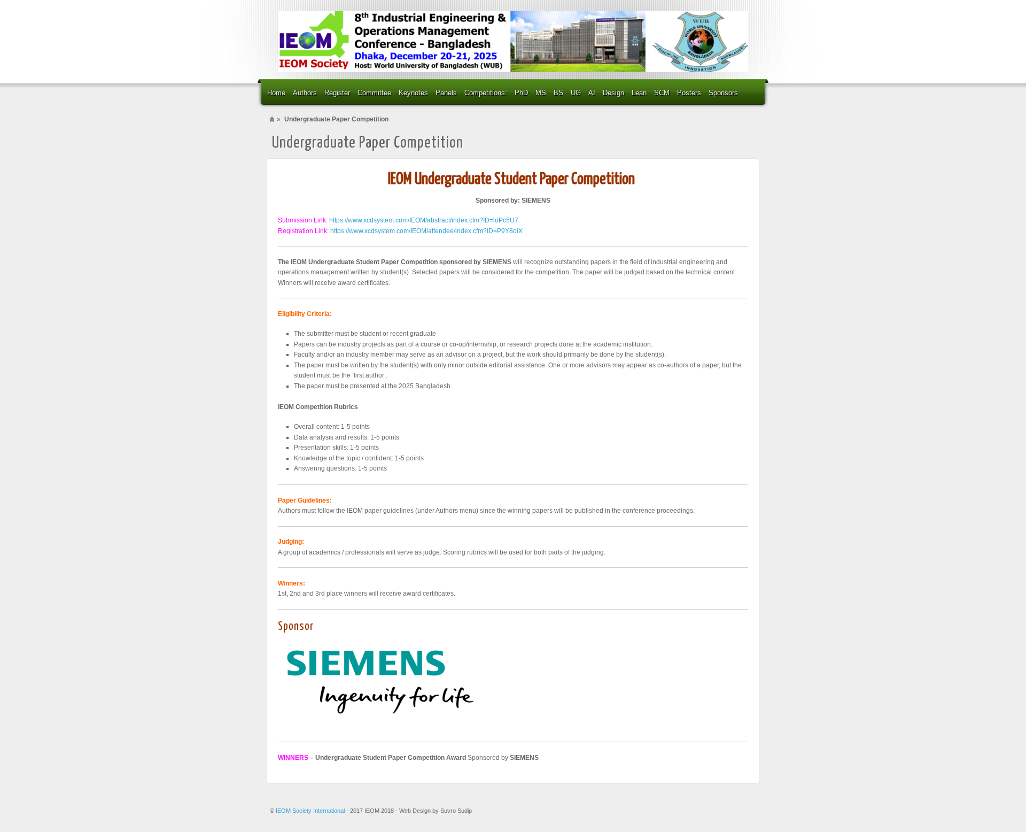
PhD (521, 93)
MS (540, 93)
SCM (662, 93)
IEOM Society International (311, 810)
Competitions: (485, 93)
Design (613, 93)
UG (576, 93)
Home (276, 93)
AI (591, 93)
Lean (639, 93)
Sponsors (723, 93)
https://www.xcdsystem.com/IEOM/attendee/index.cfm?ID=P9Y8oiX (426, 231)
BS (558, 93)
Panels (446, 93)
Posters (689, 93)
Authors (305, 93)
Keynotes (413, 93)
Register (337, 93)
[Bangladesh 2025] (513, 41)
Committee (374, 93)
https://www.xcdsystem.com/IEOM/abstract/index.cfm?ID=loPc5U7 (423, 220)
